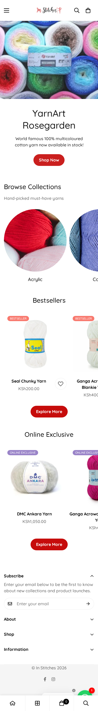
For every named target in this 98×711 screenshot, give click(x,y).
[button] (88, 10)
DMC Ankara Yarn (34, 513)
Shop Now (49, 160)
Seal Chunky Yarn (28, 381)
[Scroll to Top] (88, 683)
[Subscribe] (88, 604)
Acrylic (35, 279)
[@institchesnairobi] (45, 679)
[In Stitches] (49, 10)
